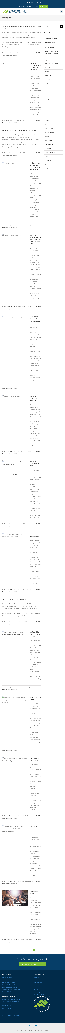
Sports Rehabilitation (8, 980)
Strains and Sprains (50, 152)
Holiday (47, 96)
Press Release (48, 140)
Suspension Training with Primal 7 (11, 989)
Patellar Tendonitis (50, 128)
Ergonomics (48, 75)
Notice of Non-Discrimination (32, 1028)
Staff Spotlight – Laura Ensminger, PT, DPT (35, 634)
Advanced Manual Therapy (9, 987)
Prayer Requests (38, 992)
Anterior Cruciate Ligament (52, 63)
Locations (47, 104)
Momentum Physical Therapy (10, 152)
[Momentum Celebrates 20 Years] (15, 468)
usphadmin (6, 53)
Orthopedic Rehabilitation (9, 985)
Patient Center (37, 980)
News (46, 116)
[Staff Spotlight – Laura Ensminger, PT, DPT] (15, 639)
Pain (46, 124)
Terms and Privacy (39, 994)
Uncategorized (5, 55)
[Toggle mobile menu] (61, 11)
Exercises (47, 79)
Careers (36, 985)
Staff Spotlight (48, 148)
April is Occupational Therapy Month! (14, 599)
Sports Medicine (49, 144)
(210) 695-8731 (6, 1009)
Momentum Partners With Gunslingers (34, 398)
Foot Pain (47, 83)
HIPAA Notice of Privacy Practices (32, 1025)
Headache (47, 92)
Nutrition (47, 120)
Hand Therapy (48, 88)
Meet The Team (38, 982)
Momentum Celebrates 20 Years (34, 464)
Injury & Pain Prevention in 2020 (34, 828)
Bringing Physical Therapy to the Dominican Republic (19, 130)
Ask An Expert (48, 67)
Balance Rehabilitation (8, 992)
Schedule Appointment (32, 964)
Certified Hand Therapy (8, 982)
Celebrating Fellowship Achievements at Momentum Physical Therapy (52, 45)
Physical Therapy (49, 132)
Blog (35, 987)
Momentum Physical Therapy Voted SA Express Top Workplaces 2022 (35, 239)
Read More (38, 53)
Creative (47, 71)
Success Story (48, 160)
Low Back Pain (48, 108)
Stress (46, 156)
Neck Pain (47, 112)
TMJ (46, 164)
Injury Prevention (49, 100)
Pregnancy (47, 136)
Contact (36, 989)
